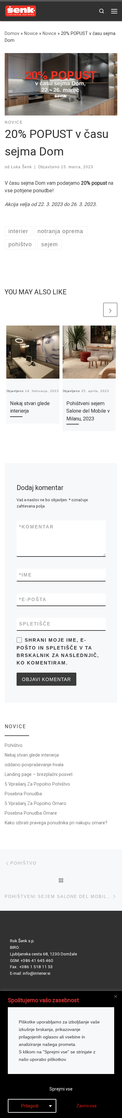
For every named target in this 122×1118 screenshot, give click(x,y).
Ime (25, 574)
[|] (21, 10)
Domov (12, 33)
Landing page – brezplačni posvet (39, 774)
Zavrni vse (86, 1105)
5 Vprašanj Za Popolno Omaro (35, 803)
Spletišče (35, 623)
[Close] (115, 996)
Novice (31, 33)
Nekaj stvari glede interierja (32, 755)
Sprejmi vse (61, 1088)
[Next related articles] (110, 310)
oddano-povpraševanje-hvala (34, 764)
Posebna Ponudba (23, 793)
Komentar (36, 526)
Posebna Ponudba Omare (31, 813)
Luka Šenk (21, 167)
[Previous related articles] (95, 310)
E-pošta (33, 599)
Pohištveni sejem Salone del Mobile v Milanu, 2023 (88, 411)
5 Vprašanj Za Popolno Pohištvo (37, 784)
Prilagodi (29, 1105)
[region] (61, 1054)
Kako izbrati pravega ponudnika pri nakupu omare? (56, 822)
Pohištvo (14, 745)
